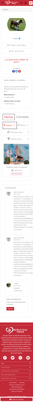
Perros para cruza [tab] (19, 132)
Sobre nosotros (13, 382)
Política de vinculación (16, 391)
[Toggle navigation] (2, 2)
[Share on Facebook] (13, 71)
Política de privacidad (16, 387)
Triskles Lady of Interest (16, 167)
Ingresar (10, 308)
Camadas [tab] (22, 117)
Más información (16, 173)
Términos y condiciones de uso (17, 384)
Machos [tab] (24, 125)
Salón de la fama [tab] (19, 139)
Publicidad (21, 382)
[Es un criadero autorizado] (19, 39)
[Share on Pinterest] (19, 71)
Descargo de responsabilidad (16, 389)
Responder (18, 229)
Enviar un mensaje (17, 399)
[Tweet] (16, 71)
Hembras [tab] (10, 125)
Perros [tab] (8, 117)
